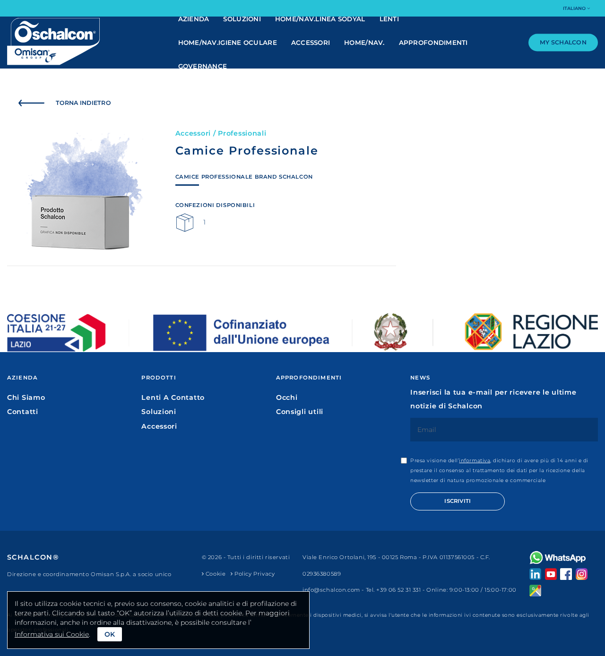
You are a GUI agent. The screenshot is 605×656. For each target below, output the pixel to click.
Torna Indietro (83, 102)
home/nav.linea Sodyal (320, 19)
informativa (474, 460)
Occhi (287, 397)
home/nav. (364, 42)
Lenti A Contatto (173, 397)
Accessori (310, 42)
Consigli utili (299, 411)
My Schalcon (563, 42)
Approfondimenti (433, 42)
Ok (109, 634)
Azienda (193, 19)
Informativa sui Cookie (52, 634)
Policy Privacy (254, 573)
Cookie (214, 573)
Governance (202, 66)
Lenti (389, 19)
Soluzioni (241, 19)
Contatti (22, 411)
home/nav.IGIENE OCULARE (227, 42)
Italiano (575, 8)
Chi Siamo (26, 397)
